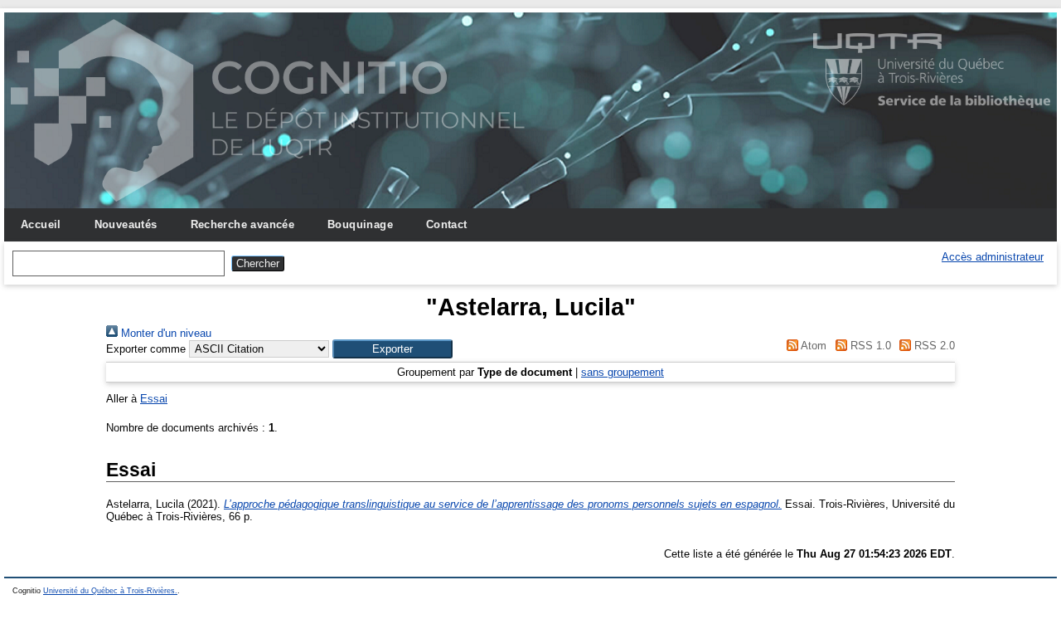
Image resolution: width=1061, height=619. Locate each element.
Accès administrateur (993, 257)
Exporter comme (146, 349)
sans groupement (622, 372)
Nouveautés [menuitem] (125, 224)
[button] (392, 348)
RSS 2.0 (933, 345)
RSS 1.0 (868, 345)
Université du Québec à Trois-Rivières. (110, 591)
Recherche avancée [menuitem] (243, 224)
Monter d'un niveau (164, 333)
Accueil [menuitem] (41, 224)
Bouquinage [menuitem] (360, 224)
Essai (153, 398)
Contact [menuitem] (447, 224)
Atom (812, 345)
